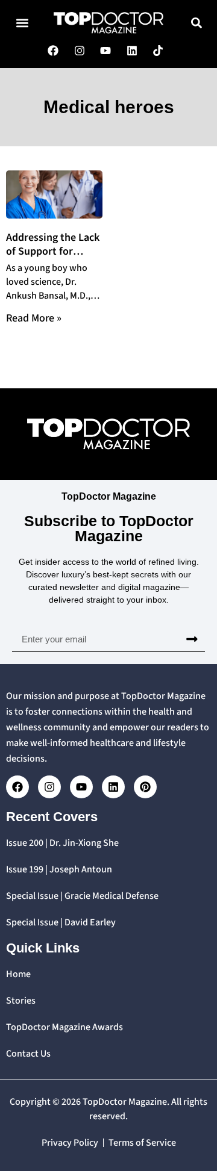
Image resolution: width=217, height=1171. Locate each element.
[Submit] (192, 639)
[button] (22, 23)
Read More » (33, 318)
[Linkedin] (113, 786)
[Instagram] (49, 786)
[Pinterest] (145, 786)
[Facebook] (17, 786)
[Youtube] (81, 786)
